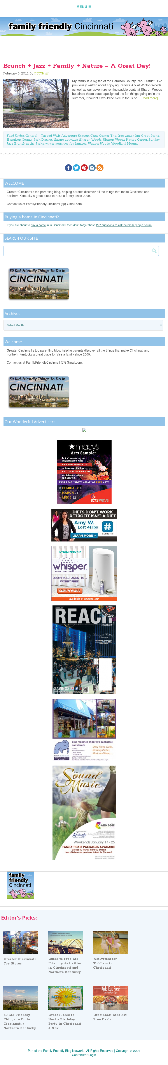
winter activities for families (65, 143)
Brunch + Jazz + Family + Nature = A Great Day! (76, 66)
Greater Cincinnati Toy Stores (20, 961)
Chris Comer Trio (103, 136)
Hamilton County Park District (29, 140)
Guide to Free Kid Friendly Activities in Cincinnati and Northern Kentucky (65, 965)
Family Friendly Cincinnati (84, 26)
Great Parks (150, 136)
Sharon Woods (90, 140)
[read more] (150, 98)
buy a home (38, 225)
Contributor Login (84, 1055)
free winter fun (129, 136)
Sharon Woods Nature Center (125, 140)
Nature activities (66, 140)
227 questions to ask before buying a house (124, 225)
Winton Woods (99, 143)
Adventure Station (75, 136)
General (31, 136)
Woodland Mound (124, 143)
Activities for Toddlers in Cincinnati (105, 963)
